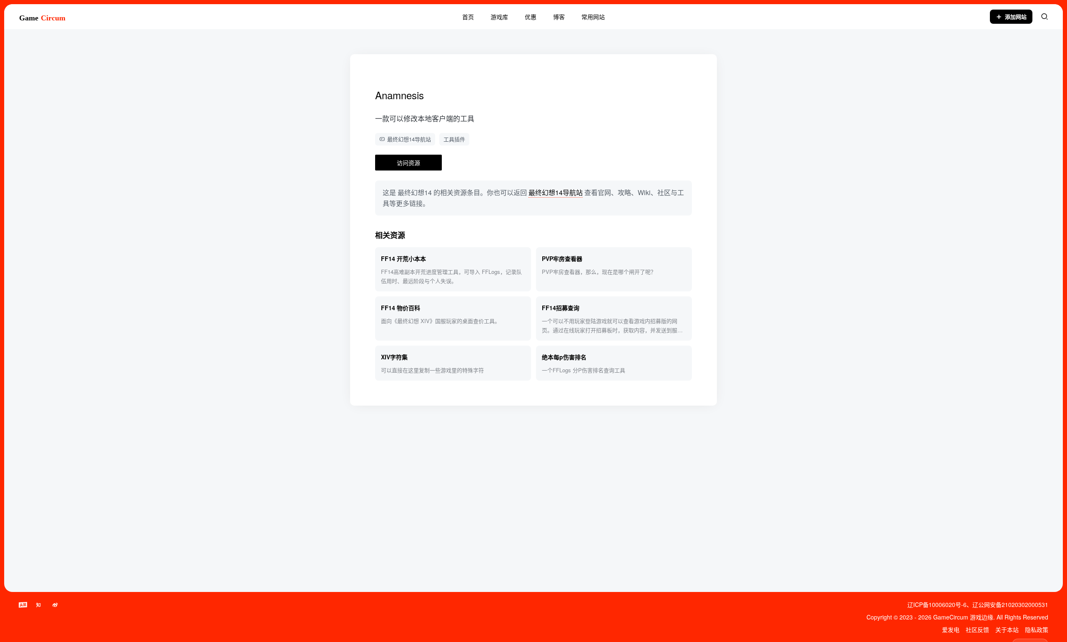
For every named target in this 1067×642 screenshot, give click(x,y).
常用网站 (593, 17)
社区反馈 (977, 629)
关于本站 (1007, 629)
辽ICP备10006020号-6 (937, 604)
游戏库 (499, 17)
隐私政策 (1036, 629)
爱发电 (950, 629)
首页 (468, 17)
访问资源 (408, 162)
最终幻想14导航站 (409, 139)
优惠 (530, 17)
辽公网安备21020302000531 (1010, 604)
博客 (559, 17)
